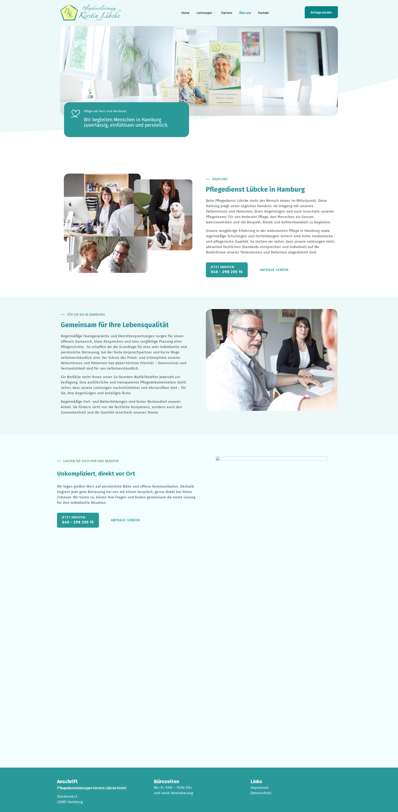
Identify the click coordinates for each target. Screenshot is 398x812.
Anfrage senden (321, 12)
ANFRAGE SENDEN (274, 270)
